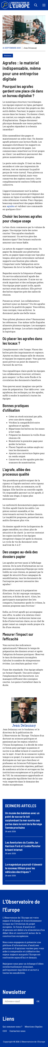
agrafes (10, 206)
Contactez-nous (17, 1031)
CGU (5, 1031)
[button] (36, 5)
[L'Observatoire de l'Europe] (15, 5)
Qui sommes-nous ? (12, 1026)
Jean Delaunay (30, 48)
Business (7, 55)
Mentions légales (33, 1026)
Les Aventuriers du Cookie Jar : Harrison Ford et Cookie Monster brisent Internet (22, 846)
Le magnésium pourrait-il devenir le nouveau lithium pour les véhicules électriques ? (23, 868)
